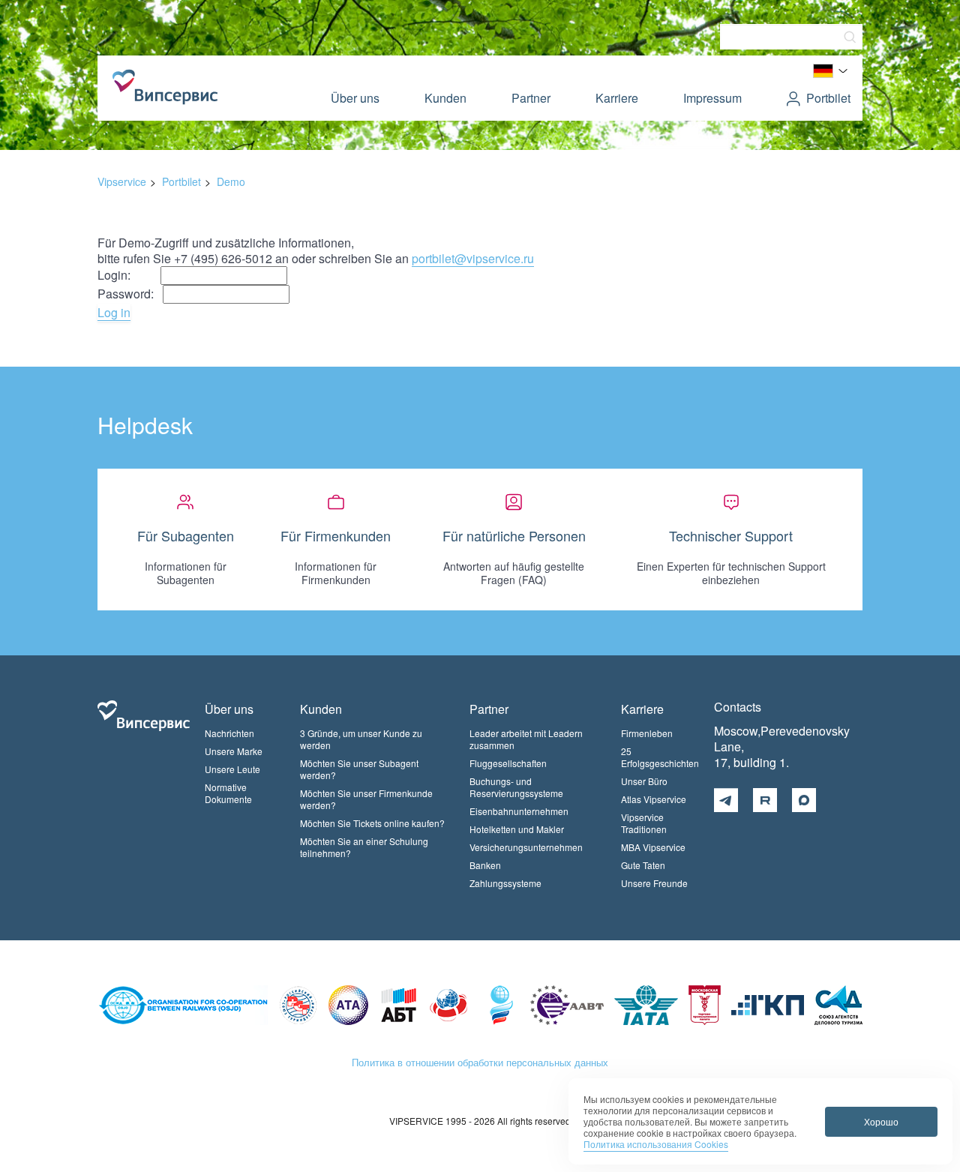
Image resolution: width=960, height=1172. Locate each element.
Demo (231, 181)
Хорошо (881, 1121)
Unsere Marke (233, 751)
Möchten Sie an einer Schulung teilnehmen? (364, 847)
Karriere (617, 97)
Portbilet (828, 97)
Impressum (712, 97)
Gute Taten (643, 865)
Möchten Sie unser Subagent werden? (359, 769)
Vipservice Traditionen (644, 823)
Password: (130, 293)
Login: (129, 274)
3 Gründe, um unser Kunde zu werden (361, 739)
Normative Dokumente (228, 793)
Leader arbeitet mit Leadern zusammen (526, 739)
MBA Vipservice (653, 847)
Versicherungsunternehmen (526, 847)
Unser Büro (644, 781)
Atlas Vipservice (653, 799)
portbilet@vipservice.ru (473, 258)
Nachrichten (229, 733)
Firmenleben (647, 733)
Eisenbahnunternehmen (519, 811)
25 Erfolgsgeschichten (660, 757)
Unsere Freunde (654, 883)
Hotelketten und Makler (517, 829)
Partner (531, 97)
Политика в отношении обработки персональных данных (480, 1062)
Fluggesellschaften (508, 763)
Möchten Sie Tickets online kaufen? (372, 823)
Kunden (445, 97)
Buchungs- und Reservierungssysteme (516, 787)
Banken (485, 865)
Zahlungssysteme (506, 883)
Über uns (355, 97)
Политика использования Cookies (656, 1144)
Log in (114, 312)
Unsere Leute (232, 769)
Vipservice (122, 181)
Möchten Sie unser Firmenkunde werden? (366, 799)
